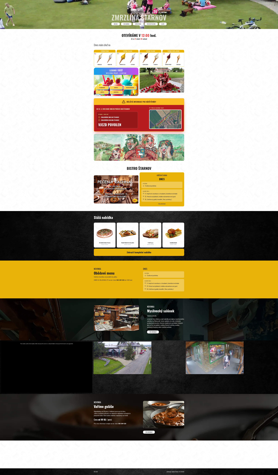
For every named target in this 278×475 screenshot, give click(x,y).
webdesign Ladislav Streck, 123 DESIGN (175, 472)
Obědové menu (138, 24)
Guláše (162, 24)
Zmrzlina (115, 24)
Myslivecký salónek (151, 24)
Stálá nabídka (126, 24)
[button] (108, 329)
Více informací (161, 203)
